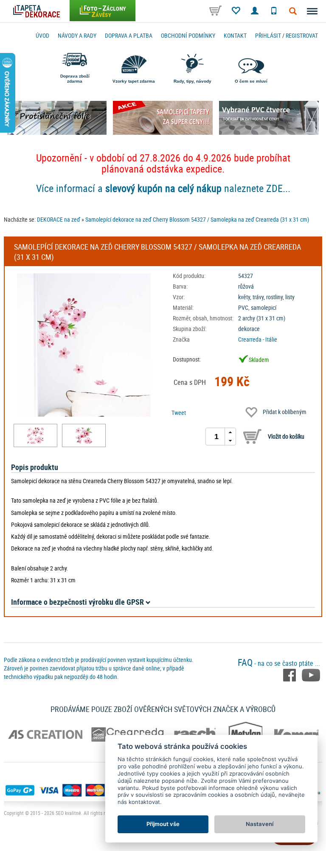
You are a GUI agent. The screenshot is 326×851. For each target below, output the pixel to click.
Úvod (42, 35)
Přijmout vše (163, 823)
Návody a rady (77, 35)
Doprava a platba (128, 35)
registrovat (302, 35)
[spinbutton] (216, 436)
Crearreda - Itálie (257, 339)
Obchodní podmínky (188, 35)
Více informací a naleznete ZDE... (163, 188)
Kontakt (235, 35)
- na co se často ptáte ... (279, 663)
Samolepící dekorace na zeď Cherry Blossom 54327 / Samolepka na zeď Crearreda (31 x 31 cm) (197, 219)
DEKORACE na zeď (58, 219)
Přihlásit (268, 35)
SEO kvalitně (68, 812)
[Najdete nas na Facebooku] (290, 674)
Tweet (178, 413)
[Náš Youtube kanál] (311, 674)
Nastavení (259, 823)
